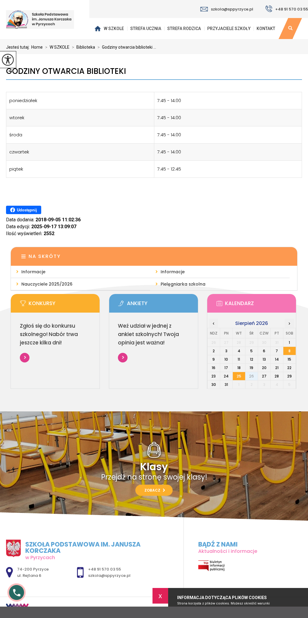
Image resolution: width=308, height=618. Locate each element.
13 (264, 359)
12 (251, 359)
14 (277, 359)
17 (226, 367)
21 (277, 367)
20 (264, 367)
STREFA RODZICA (184, 28)
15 (289, 359)
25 (239, 376)
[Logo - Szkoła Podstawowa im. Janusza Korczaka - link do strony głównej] (44, 19)
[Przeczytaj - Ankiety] (162, 305)
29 (289, 376)
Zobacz (152, 490)
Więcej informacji (24, 357)
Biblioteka (83, 47)
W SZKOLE (114, 28)
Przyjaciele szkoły (229, 28)
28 (277, 376)
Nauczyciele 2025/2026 (46, 284)
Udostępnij (27, 210)
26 (251, 376)
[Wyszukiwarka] (290, 28)
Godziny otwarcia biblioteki (66, 71)
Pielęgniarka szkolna (183, 284)
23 (213, 376)
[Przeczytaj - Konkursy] (64, 305)
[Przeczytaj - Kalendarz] (260, 305)
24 (226, 376)
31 (226, 384)
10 (226, 359)
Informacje (33, 272)
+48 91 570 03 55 (291, 9)
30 (213, 384)
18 (239, 367)
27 (264, 376)
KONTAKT (266, 28)
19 (251, 367)
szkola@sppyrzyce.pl (232, 9)
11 (239, 359)
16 (213, 367)
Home (37, 47)
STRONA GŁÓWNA (97, 28)
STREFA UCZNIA (145, 28)
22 (289, 367)
